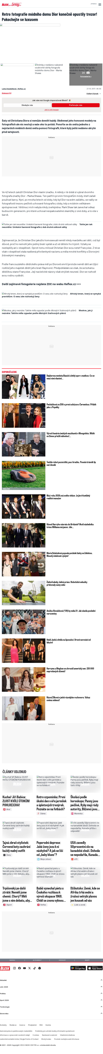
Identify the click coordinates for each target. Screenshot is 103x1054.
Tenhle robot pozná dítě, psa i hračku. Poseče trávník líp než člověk (71, 463)
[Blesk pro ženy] (11, 6)
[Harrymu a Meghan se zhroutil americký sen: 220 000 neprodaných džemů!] (23, 679)
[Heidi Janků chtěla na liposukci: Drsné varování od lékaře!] (23, 650)
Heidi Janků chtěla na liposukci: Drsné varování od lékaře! (69, 641)
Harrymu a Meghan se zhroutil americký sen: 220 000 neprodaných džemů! (70, 670)
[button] (99, 4)
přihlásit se (93, 4)
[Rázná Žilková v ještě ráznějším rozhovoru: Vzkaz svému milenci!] (23, 708)
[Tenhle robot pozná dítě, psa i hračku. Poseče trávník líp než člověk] (23, 475)
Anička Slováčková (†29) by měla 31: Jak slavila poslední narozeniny (71, 612)
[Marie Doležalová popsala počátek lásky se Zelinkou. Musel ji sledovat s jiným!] (23, 564)
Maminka (12, 960)
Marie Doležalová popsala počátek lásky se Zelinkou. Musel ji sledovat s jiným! (70, 554)
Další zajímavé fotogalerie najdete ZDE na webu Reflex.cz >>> (41, 284)
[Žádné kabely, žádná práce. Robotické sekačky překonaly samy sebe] (23, 593)
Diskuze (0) (6, 93)
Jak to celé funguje (51, 110)
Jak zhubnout (37, 960)
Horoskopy (62, 960)
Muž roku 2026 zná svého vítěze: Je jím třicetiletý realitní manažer (68, 497)
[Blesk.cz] (5, 968)
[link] (14, 968)
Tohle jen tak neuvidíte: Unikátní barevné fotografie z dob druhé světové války (47, 225)
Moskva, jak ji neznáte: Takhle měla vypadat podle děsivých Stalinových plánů (47, 312)
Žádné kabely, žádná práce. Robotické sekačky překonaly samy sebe (67, 583)
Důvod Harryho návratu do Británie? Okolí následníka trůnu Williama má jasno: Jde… (70, 526)
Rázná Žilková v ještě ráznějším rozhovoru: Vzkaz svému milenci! (68, 699)
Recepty (87, 960)
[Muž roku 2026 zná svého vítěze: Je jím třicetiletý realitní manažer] (23, 506)
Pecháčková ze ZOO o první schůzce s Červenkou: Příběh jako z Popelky (71, 406)
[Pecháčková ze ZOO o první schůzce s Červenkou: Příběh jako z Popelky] (23, 415)
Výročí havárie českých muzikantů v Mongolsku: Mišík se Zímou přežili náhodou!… (71, 435)
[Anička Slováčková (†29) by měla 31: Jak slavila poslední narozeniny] (23, 622)
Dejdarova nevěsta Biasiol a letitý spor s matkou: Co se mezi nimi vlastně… (70, 377)
